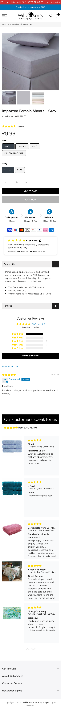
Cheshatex (7, 116)
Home (4, 24)
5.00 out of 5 (38, 324)
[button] (9, 126)
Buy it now (30, 199)
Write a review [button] (30, 355)
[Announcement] (23, 2)
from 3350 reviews (27, 427)
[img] (9, 374)
